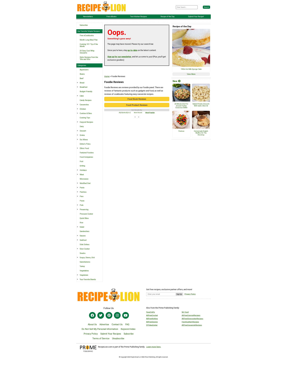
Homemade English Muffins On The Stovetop (201, 133)
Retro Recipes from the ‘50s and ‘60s (89, 58)
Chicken (83, 109)
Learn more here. (153, 347)
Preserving (84, 209)
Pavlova (181, 131)
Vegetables (84, 271)
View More (191, 74)
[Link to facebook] (92, 315)
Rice (81, 223)
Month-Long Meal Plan (89, 40)
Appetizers (84, 70)
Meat (82, 174)
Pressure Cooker (86, 214)
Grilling (82, 166)
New (175, 81)
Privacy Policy (91, 333)
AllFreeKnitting (152, 319)
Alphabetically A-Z (125, 112)
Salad (82, 227)
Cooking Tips (85, 118)
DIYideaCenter (152, 325)
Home (107, 76)
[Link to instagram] (117, 315)
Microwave (84, 179)
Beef (82, 78)
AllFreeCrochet (152, 315)
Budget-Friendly (86, 91)
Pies (81, 196)
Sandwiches (84, 231)
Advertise (104, 324)
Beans (82, 74)
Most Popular (150, 112)
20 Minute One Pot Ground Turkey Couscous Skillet (181, 106)
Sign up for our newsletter (119, 57)
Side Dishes (84, 244)
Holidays (83, 170)
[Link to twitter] (100, 315)
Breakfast (83, 87)
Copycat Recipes (86, 122)
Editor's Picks (85, 144)
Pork (81, 205)
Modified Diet (85, 183)
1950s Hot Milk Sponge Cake (191, 69)
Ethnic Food (84, 148)
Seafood (83, 240)
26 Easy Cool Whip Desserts (87, 52)
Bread (82, 83)
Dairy (82, 126)
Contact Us (117, 324)
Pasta (82, 188)
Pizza (82, 201)
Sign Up (179, 294)
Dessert (83, 131)
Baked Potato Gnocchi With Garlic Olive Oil (201, 105)
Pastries (83, 192)
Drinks (82, 135)
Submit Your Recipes (110, 333)
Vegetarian (84, 275)
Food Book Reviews (136, 99)
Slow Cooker (85, 249)
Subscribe (84, 25)
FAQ (127, 324)
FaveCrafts (150, 312)
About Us (92, 324)
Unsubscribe (118, 338)
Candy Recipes (85, 100)
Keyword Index (128, 329)
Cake (82, 96)
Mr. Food (185, 312)
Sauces (83, 236)
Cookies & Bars (86, 113)
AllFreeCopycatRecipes (191, 315)
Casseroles (84, 105)
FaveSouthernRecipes (190, 322)
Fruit (81, 161)
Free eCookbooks (87, 35)
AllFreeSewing (152, 322)
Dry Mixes (84, 140)
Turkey (82, 266)
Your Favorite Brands (88, 279)
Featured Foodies (87, 153)
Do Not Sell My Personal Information (100, 329)
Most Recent (138, 112)
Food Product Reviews (136, 105)
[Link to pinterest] (109, 315)
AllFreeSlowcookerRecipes (192, 319)
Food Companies (86, 157)
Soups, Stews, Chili (87, 258)
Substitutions (85, 262)
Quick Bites (84, 218)
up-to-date (132, 50)
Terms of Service (100, 338)
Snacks (82, 253)
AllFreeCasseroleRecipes (192, 325)
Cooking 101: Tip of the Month (89, 45)
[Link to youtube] (125, 315)
